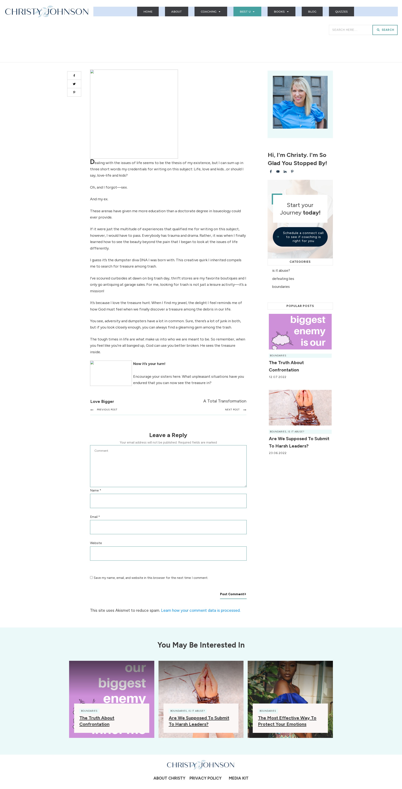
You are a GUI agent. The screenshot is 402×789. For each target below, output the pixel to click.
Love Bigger (102, 401)
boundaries (281, 287)
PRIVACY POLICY (204, 778)
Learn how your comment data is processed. (200, 610)
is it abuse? (281, 270)
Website (96, 543)
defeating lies (283, 279)
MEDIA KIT (239, 778)
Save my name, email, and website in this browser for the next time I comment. (151, 578)
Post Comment (232, 594)
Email (95, 517)
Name (95, 490)
